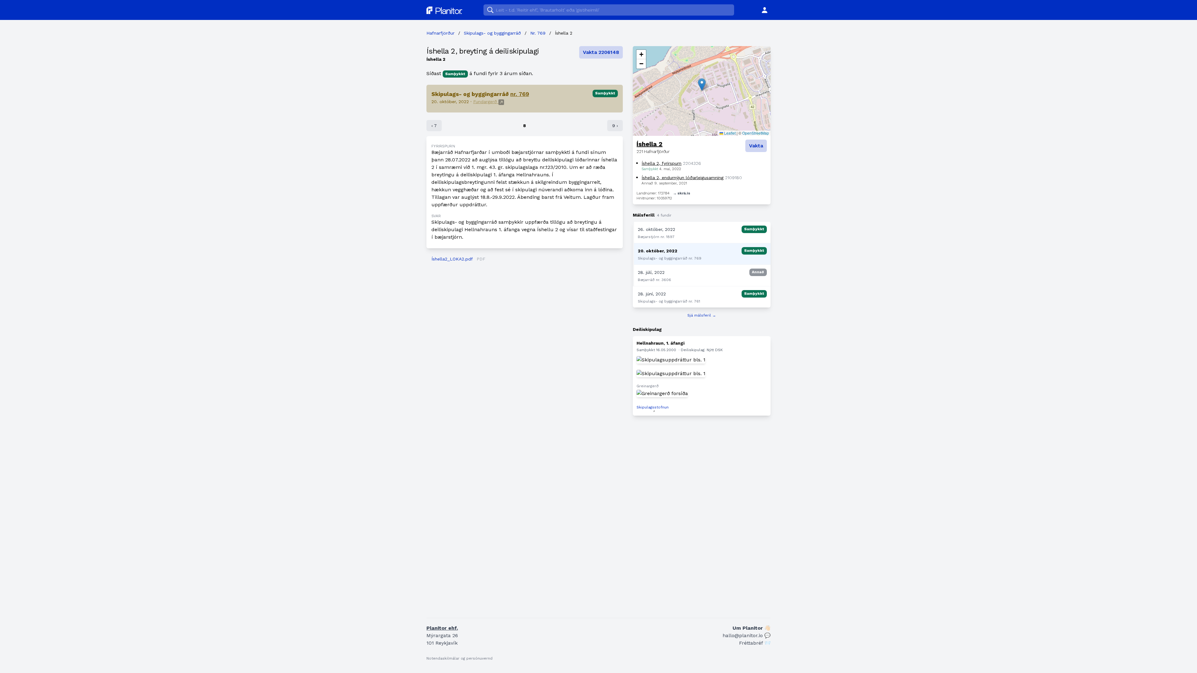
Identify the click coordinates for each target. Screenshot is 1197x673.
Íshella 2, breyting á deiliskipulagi (482, 51)
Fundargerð (485, 101)
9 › (615, 125)
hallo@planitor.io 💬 (747, 635)
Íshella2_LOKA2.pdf (452, 258)
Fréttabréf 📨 (755, 643)
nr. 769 (519, 94)
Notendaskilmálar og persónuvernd (459, 658)
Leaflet (729, 133)
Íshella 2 (649, 144)
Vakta (756, 146)
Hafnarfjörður (440, 33)
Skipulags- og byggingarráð (492, 33)
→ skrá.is (681, 193)
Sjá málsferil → (701, 315)
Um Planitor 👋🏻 (752, 628)
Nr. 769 (538, 33)
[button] (702, 84)
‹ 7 (434, 125)
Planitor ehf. (442, 628)
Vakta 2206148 (601, 52)
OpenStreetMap (755, 133)
